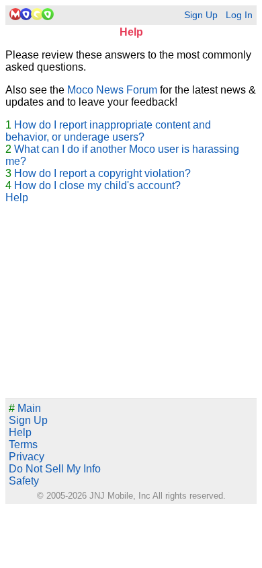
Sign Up (201, 15)
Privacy (26, 456)
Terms (23, 444)
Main (25, 408)
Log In (239, 15)
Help (16, 197)
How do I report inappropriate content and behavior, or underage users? (108, 131)
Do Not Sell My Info (55, 468)
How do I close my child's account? (97, 185)
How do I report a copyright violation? (102, 173)
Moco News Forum (112, 90)
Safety (24, 481)
